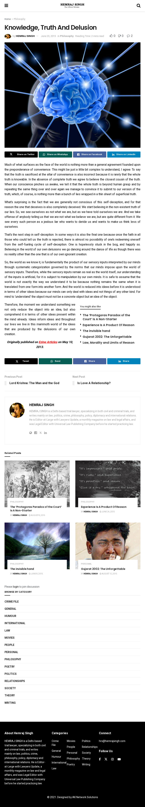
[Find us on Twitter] (105, 759)
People (9, 645)
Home (8, 19)
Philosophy (19, 19)
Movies (10, 638)
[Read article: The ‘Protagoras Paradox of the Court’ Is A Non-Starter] (37, 484)
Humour (10, 616)
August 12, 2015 (109, 573)
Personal (86, 564)
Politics (11, 674)
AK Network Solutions (85, 797)
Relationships (15, 681)
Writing (10, 703)
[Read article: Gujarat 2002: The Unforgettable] (107, 546)
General (10, 609)
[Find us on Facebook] (100, 759)
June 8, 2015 (37, 573)
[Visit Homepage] (72, 5)
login (16, 587)
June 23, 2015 (48, 36)
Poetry (10, 667)
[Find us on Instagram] (112, 759)
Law (7, 631)
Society (10, 688)
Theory (10, 695)
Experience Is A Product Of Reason (108, 325)
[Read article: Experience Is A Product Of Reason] (107, 484)
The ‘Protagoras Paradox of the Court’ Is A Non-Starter (106, 317)
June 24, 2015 (108, 511)
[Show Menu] (6, 5)
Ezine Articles (48, 342)
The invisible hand (96, 331)
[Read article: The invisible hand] (37, 546)
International (15, 623)
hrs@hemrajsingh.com (112, 741)
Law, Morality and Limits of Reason (108, 343)
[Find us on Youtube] (119, 759)
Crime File (12, 602)
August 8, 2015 (38, 515)
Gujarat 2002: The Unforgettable (107, 337)
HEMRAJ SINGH (25, 36)
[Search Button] (138, 5)
